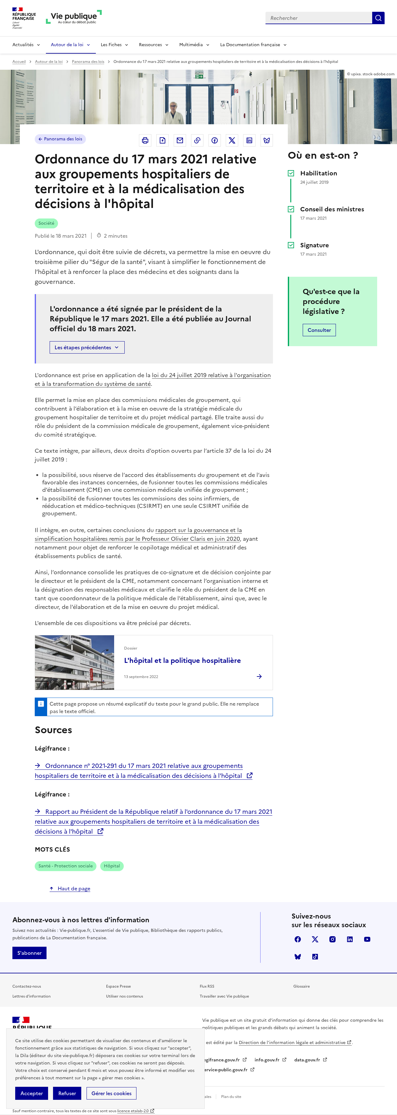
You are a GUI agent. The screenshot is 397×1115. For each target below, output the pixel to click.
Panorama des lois (88, 61)
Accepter (31, 1093)
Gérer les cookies (111, 1093)
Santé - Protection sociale (65, 866)
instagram (332, 939)
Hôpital (112, 866)
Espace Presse (118, 986)
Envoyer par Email (180, 140)
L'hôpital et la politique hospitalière (182, 660)
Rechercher (378, 18)
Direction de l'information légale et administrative (292, 1042)
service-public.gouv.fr (225, 1070)
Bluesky (298, 956)
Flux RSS (207, 986)
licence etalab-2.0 (133, 1111)
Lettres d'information (31, 996)
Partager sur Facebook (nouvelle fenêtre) (214, 140)
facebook (298, 939)
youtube (367, 939)
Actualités (22, 45)
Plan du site (231, 1097)
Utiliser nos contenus (124, 996)
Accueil (19, 61)
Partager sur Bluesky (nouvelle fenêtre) (267, 140)
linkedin (350, 939)
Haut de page (73, 888)
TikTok (315, 956)
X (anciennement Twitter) (315, 939)
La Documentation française (250, 45)
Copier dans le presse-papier (197, 140)
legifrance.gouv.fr (221, 1060)
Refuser (67, 1093)
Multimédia (191, 45)
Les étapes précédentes (83, 347)
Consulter (319, 330)
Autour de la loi (67, 45)
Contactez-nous (26, 986)
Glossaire (301, 986)
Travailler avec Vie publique (224, 996)
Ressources (150, 45)
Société (46, 223)
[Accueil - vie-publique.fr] (74, 18)
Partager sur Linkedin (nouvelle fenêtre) (249, 140)
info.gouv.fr (268, 1060)
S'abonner (29, 953)
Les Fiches (111, 45)
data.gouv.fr (307, 1060)
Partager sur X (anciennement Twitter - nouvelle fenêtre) (232, 140)
